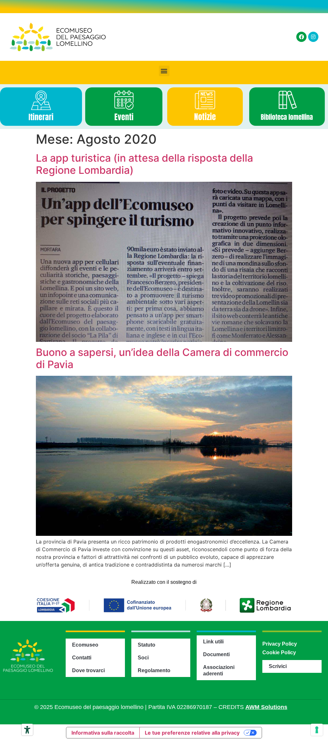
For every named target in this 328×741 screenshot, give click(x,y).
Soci (143, 657)
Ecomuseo (85, 645)
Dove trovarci (88, 670)
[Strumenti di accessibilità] (27, 730)
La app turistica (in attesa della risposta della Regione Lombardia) (144, 164)
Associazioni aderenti (218, 670)
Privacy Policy (279, 644)
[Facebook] (301, 37)
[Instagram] (313, 37)
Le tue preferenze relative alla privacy (192, 732)
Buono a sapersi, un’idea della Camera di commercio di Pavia (162, 358)
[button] (164, 71)
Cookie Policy (279, 652)
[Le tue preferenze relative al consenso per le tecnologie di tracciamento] (317, 730)
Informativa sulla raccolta (102, 732)
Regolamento (154, 670)
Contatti (81, 657)
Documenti (216, 654)
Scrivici (278, 666)
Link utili (213, 641)
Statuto (146, 645)
